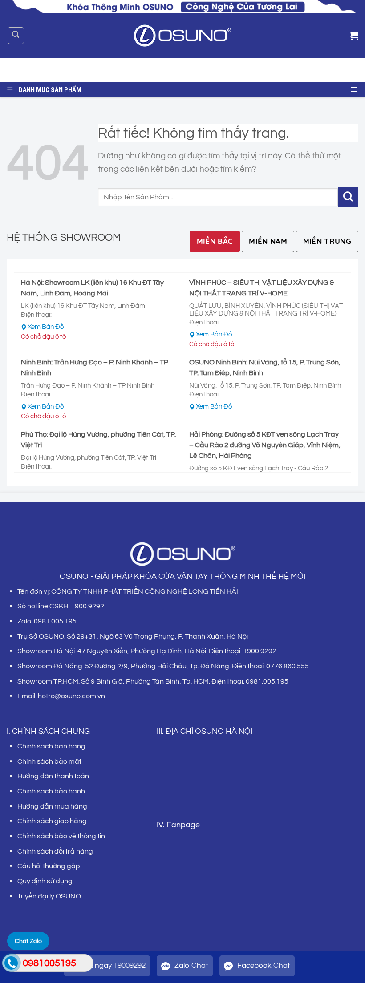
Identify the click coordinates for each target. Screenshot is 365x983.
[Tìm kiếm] (16, 35)
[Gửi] (345, 70)
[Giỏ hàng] (353, 35)
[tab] (215, 241)
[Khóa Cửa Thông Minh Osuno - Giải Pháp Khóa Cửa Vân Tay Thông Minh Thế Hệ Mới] (182, 36)
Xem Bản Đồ (46, 327)
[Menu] (354, 88)
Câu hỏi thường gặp (48, 866)
